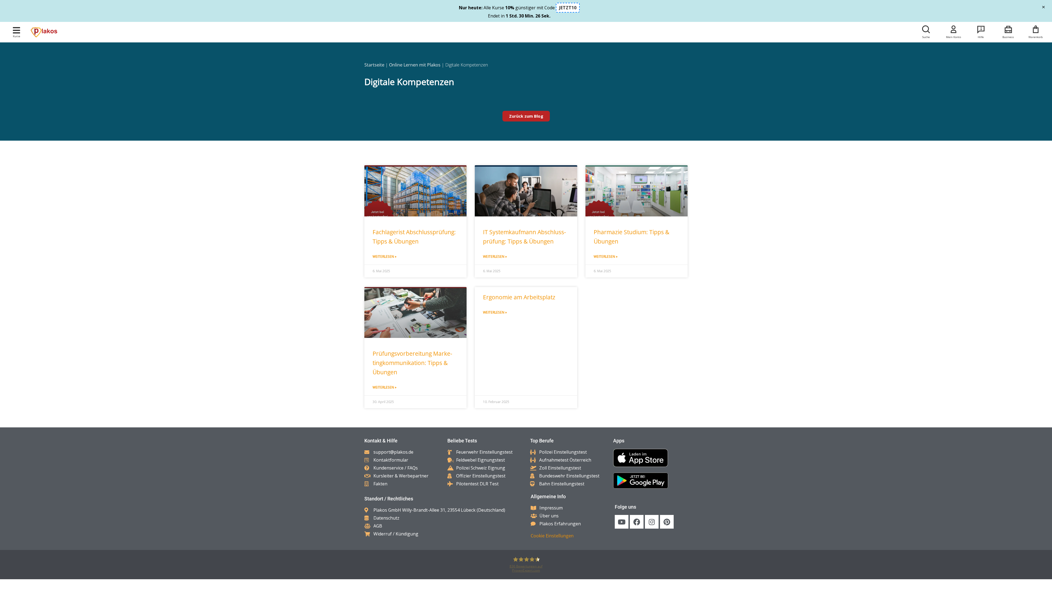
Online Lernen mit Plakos (415, 65)
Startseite (374, 65)
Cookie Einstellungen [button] (552, 536)
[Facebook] (637, 522)
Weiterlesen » (384, 256)
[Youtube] (621, 522)
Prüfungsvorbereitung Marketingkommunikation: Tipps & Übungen (412, 363)
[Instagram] (652, 522)
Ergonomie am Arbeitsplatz (519, 297)
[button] (16, 30)
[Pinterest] (667, 522)
